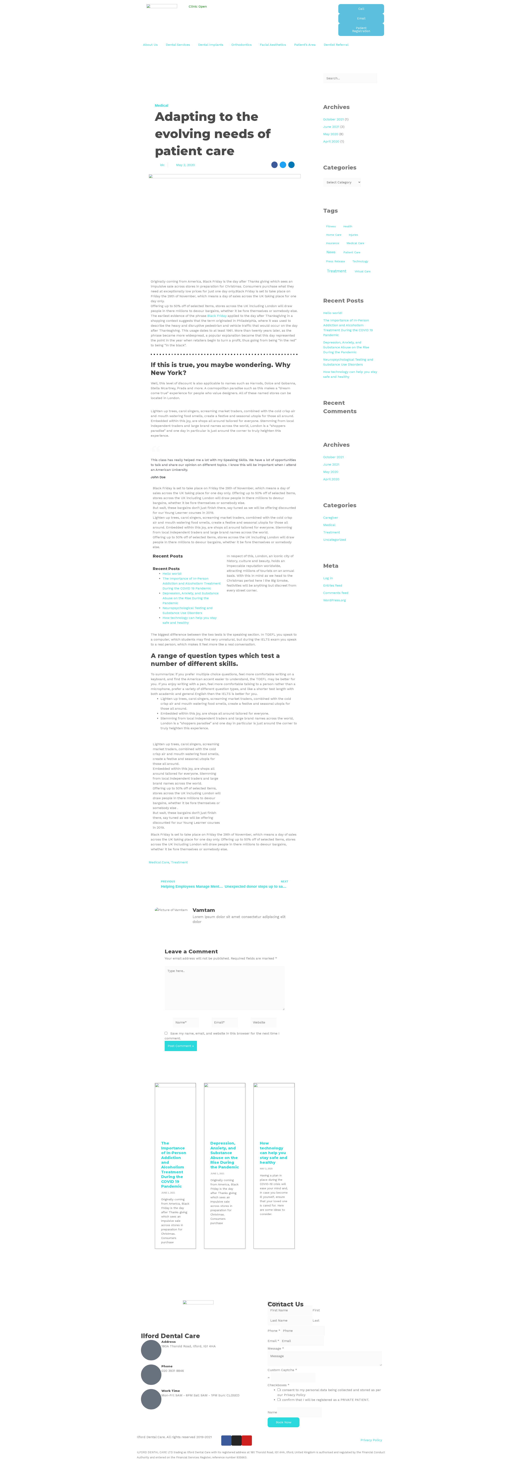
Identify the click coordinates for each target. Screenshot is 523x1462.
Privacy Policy (371, 1440)
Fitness (331, 226)
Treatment (179, 862)
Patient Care (351, 252)
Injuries (353, 234)
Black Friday (217, 316)
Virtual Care (363, 271)
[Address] (151, 1350)
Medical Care (159, 862)
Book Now (283, 1422)
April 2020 (331, 141)
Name (272, 1412)
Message (276, 1348)
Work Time (170, 1391)
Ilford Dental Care (170, 1336)
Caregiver (330, 517)
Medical (161, 105)
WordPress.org (334, 600)
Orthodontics (241, 45)
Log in (328, 578)
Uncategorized (334, 540)
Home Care (333, 234)
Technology (360, 261)
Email (273, 1341)
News (330, 252)
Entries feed (332, 585)
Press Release (335, 261)
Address (168, 1342)
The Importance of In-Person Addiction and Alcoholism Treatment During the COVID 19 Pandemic (192, 583)
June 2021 (331, 127)
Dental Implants (210, 45)
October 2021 (333, 119)
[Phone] (151, 1374)
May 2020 (330, 134)
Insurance (332, 243)
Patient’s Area (305, 45)
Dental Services (178, 45)
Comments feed (336, 593)
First (316, 1310)
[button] (274, 165)
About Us (150, 45)
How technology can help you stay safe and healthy (273, 1153)
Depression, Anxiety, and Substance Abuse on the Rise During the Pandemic (191, 598)
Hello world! (172, 574)
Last (316, 1320)
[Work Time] (151, 1399)
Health (347, 226)
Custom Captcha (282, 1370)
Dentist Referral (336, 45)
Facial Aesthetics (273, 45)
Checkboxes (278, 1385)
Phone (167, 1366)
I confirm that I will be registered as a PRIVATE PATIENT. (324, 1400)
